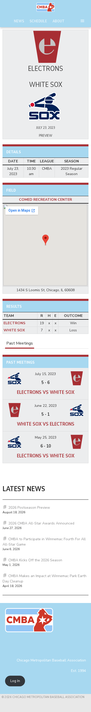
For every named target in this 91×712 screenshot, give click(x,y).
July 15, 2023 (45, 374)
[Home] (45, 7)
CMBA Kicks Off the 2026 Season (35, 560)
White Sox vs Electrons (45, 424)
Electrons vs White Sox (45, 392)
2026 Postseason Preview (29, 507)
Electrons (14, 323)
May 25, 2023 (45, 437)
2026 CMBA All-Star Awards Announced (41, 523)
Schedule (38, 21)
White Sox (14, 330)
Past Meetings (19, 343)
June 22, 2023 (46, 405)
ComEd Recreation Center (45, 199)
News (19, 21)
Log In (15, 681)
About (58, 21)
